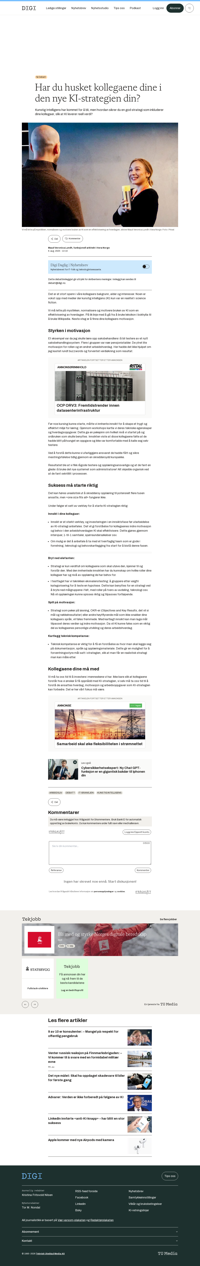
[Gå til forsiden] (29, 8)
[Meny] (189, 8)
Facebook (81, 1197)
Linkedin (80, 1203)
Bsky (78, 1210)
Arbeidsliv (55, 793)
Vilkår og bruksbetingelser (145, 1203)
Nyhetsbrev (136, 1191)
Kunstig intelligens (109, 793)
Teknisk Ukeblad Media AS (50, 1254)
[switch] (145, 266)
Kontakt (27, 1240)
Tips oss (169, 1176)
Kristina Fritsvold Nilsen (37, 1195)
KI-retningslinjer (139, 1210)
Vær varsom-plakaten (72, 1220)
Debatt (70, 793)
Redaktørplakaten (102, 1220)
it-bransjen (86, 793)
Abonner (175, 8)
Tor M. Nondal (31, 1207)
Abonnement (30, 1231)
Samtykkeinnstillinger (142, 1197)
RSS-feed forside (86, 1191)
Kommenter (74, 238)
